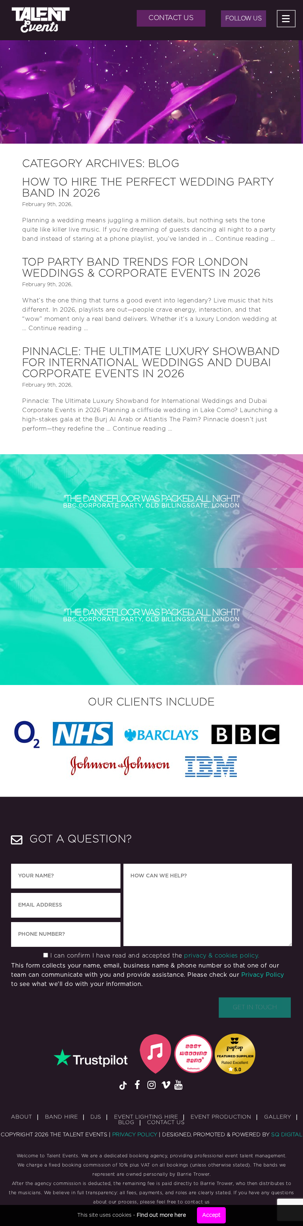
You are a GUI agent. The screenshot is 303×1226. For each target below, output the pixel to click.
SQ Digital (286, 1134)
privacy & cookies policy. (222, 956)
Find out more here (161, 1215)
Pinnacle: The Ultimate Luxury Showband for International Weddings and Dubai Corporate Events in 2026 (151, 363)
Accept (211, 1215)
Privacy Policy (262, 975)
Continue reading (245, 239)
